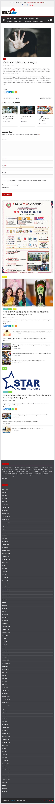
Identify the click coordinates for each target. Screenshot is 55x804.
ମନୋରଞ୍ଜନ (31, 18)
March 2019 (5, 760)
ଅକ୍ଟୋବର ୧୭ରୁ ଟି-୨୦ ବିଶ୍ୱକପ (11, 98)
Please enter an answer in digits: (10, 185)
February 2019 (5, 764)
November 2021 (6, 663)
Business (5, 308)
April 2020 (4, 721)
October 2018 (5, 776)
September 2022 (6, 632)
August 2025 (5, 526)
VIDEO (20, 21)
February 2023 (5, 617)
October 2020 (5, 703)
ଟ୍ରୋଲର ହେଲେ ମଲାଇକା (45, 98)
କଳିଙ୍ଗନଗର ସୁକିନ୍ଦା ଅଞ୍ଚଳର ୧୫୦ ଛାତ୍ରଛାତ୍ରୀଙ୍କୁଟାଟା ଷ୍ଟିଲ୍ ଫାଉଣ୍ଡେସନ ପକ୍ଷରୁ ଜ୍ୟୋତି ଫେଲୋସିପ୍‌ (31, 345)
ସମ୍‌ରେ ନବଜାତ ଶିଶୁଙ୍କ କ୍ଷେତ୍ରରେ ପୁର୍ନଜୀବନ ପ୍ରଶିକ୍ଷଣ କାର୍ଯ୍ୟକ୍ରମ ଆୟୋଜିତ (28, 360)
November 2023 (6, 590)
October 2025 (5, 520)
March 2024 (5, 577)
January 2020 (5, 730)
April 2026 (4, 501)
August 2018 (5, 782)
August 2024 (5, 562)
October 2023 (5, 593)
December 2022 (6, 623)
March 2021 (5, 687)
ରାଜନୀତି (20, 18)
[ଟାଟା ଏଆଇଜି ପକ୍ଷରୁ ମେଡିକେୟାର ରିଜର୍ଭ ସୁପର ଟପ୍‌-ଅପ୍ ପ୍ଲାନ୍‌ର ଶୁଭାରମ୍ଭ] (6, 429)
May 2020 (4, 718)
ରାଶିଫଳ (41, 21)
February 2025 (5, 544)
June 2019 (4, 751)
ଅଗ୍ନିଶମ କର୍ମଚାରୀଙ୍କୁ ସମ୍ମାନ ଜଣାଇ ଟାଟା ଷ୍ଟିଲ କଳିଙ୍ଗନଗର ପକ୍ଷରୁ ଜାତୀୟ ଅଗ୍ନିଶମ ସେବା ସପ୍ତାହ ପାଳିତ (25, 338)
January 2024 (5, 584)
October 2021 (5, 666)
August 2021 (5, 672)
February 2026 (5, 507)
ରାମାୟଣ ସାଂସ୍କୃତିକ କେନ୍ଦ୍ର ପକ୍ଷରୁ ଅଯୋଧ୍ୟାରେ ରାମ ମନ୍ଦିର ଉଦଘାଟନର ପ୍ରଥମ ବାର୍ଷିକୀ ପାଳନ (31, 353)
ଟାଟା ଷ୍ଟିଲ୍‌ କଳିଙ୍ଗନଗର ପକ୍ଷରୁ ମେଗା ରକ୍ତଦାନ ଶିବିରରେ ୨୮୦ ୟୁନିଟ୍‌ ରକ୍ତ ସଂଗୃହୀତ (20, 421)
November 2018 (6, 773)
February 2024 (5, 580)
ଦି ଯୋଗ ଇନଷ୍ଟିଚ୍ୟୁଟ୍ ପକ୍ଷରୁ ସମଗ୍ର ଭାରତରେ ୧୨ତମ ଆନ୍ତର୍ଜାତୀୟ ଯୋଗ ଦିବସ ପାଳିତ (29, 415)
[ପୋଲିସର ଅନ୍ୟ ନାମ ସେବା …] (27, 107)
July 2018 (4, 785)
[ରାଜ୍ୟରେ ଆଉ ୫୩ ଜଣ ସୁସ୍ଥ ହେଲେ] (10, 107)
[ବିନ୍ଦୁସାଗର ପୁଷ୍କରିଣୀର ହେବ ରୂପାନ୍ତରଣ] (45, 107)
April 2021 (4, 684)
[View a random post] (51, 20)
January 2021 (5, 693)
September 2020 (6, 706)
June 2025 (4, 532)
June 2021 (4, 678)
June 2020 (4, 715)
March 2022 (5, 651)
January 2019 (5, 767)
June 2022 (4, 641)
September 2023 (6, 596)
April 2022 (4, 648)
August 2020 (5, 709)
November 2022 (6, 626)
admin (13, 65)
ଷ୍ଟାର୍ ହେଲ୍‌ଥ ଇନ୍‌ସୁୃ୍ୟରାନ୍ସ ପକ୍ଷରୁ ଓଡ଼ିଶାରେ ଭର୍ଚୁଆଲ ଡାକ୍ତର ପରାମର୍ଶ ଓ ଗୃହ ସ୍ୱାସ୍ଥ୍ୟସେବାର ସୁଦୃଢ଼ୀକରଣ (27, 396)
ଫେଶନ (15, 21)
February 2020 (5, 727)
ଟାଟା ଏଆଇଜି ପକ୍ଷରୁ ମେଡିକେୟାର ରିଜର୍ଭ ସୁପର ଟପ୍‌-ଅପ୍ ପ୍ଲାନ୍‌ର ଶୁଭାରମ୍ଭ (27, 428)
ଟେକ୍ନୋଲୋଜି (9, 21)
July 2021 (4, 675)
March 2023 (5, 614)
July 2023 (4, 602)
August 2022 (5, 635)
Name (4, 159)
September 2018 (6, 779)
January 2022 (5, 657)
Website (4, 173)
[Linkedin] (10, 92)
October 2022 (5, 629)
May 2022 (4, 645)
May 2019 (4, 754)
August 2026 (5, 489)
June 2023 (4, 605)
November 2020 (6, 699)
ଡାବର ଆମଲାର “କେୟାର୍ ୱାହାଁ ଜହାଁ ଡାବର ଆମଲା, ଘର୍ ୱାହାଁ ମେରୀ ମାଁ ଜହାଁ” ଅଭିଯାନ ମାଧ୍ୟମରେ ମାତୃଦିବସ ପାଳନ (26, 313)
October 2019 (5, 739)
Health (10, 308)
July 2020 (4, 712)
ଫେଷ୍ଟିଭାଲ (35, 21)
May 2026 (4, 498)
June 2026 (4, 495)
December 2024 (6, 550)
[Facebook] (5, 92)
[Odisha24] (3, 20)
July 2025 (4, 529)
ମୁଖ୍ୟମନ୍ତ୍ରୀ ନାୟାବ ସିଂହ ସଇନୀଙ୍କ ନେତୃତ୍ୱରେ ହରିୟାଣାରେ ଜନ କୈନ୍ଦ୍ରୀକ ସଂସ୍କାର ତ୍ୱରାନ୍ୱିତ (31, 331)
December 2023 (6, 587)
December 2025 (6, 513)
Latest (14, 308)
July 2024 (4, 565)
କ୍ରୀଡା (37, 18)
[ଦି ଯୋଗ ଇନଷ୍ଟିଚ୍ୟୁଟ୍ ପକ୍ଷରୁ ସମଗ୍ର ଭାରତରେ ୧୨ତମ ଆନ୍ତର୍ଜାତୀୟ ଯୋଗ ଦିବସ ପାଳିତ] (6, 416)
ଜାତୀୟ (25, 18)
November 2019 (6, 736)
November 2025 (6, 516)
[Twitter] (7, 92)
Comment (5, 139)
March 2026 (5, 504)
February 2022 (5, 654)
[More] (16, 92)
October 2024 (5, 556)
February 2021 (5, 690)
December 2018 (6, 770)
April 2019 (4, 757)
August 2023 (5, 599)
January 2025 (5, 547)
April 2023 (4, 611)
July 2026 (4, 492)
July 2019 (4, 748)
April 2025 (4, 538)
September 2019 (6, 742)
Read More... (5, 478)
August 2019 (5, 745)
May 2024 (4, 571)
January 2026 (5, 510)
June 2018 (4, 788)
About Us (9, 18)
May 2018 (4, 791)
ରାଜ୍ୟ (15, 18)
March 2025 (5, 541)
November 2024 (6, 553)
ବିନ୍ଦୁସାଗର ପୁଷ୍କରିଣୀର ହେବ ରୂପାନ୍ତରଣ (44, 118)
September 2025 (6, 523)
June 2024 (4, 568)
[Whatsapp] (13, 92)
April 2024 (4, 574)
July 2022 (4, 638)
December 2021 (6, 660)
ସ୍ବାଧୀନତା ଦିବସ (28, 21)
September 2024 (6, 559)
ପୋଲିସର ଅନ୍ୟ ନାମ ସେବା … (27, 118)
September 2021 (6, 669)
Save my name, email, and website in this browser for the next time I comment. (25, 180)
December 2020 (6, 696)
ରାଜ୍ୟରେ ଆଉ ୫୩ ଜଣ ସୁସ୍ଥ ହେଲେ (8, 118)
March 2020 (5, 724)
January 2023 (5, 620)
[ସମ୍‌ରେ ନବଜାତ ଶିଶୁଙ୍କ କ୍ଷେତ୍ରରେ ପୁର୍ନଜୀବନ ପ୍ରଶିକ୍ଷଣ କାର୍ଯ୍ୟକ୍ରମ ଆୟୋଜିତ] (6, 361)
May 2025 (4, 535)
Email (4, 166)
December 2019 (6, 733)
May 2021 (4, 681)
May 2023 (4, 608)
